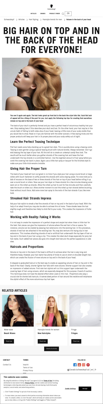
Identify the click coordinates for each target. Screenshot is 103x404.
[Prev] (3, 321)
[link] (95, 370)
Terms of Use (48, 381)
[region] (51, 389)
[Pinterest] (88, 364)
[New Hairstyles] (51, 321)
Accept (85, 388)
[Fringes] (85, 321)
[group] (51, 321)
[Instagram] (83, 364)
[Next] (100, 321)
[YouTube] (79, 364)
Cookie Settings (70, 388)
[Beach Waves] (18, 321)
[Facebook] (75, 364)
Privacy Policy (29, 383)
